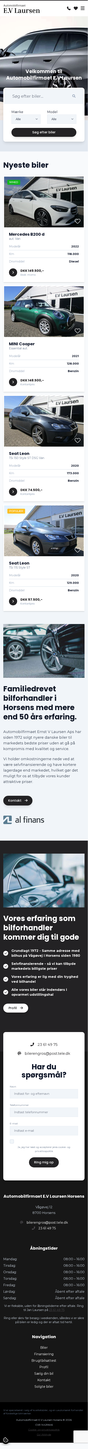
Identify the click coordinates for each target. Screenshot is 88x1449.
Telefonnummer (19, 1105)
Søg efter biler (44, 132)
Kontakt (15, 800)
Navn (13, 1086)
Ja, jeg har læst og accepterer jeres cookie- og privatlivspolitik (44, 1149)
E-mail (14, 1123)
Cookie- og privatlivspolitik (44, 1429)
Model (52, 112)
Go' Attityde (44, 1434)
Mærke (17, 112)
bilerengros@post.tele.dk (47, 1053)
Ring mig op (44, 1162)
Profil (13, 1008)
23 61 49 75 (47, 1044)
